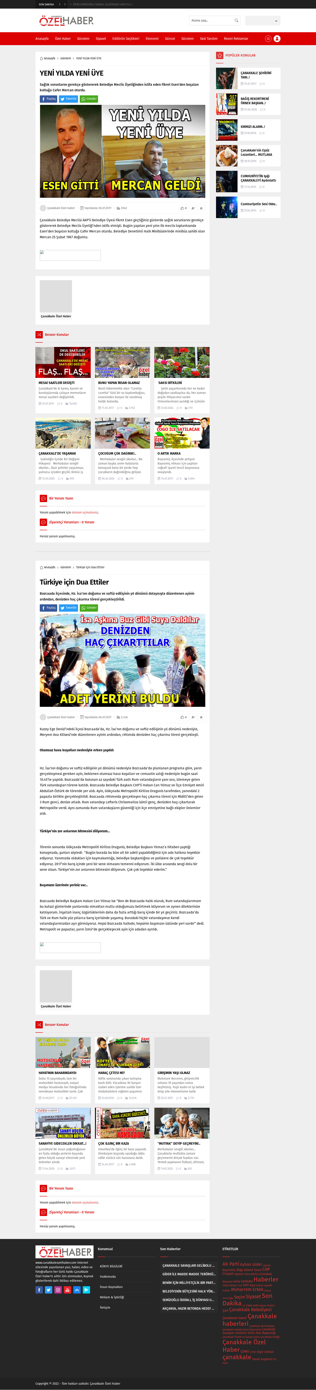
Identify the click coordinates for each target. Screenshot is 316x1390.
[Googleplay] (86, 1290)
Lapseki (268, 1285)
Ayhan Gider (251, 1264)
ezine (236, 1281)
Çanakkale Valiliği (270, 1336)
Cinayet (228, 1274)
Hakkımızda (108, 1276)
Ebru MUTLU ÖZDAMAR (258, 1274)
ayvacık (267, 1265)
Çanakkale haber (234, 1318)
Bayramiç (229, 1270)
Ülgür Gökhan (265, 1351)
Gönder (92, 99)
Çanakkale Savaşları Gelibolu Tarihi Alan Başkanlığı (249, 1331)
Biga (239, 1270)
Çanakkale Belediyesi (250, 1309)
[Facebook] (39, 1290)
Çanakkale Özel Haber (61, 208)
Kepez (259, 1285)
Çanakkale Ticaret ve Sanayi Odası (241, 1336)
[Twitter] (48, 1290)
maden (226, 1290)
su (243, 1305)
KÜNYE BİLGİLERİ (111, 1266)
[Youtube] (67, 1290)
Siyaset (253, 1297)
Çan (225, 1310)
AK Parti (230, 1264)
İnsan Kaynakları (111, 1287)
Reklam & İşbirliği (112, 1297)
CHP (266, 1269)
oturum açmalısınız (85, 512)
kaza (252, 1285)
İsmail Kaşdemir (262, 1359)
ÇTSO (253, 1351)
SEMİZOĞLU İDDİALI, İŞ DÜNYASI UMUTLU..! (102, 4)
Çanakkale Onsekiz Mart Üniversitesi (241, 1329)
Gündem (65, 58)
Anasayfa (49, 58)
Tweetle (71, 99)
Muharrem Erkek (247, 1289)
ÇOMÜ (245, 1351)
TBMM (249, 1305)
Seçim (239, 1297)
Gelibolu (247, 1281)
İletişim (105, 1307)
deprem (239, 1274)
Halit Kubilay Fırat (232, 1285)
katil (246, 1285)
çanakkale (236, 1357)
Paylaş (51, 99)
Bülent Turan (252, 1270)
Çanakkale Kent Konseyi (261, 1326)
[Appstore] (77, 1290)
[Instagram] (58, 1290)
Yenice (271, 1305)
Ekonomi (227, 1281)
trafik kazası (259, 1305)
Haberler (265, 1279)
